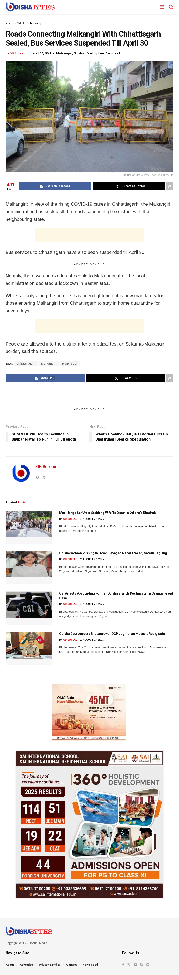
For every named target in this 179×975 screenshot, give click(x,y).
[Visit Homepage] (30, 7)
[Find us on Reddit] (147, 964)
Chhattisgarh (26, 363)
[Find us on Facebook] (123, 964)
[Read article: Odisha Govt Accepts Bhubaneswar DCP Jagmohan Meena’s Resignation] (29, 648)
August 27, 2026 (93, 518)
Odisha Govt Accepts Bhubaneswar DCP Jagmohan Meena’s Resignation (113, 634)
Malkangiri (36, 23)
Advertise (26, 964)
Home (9, 23)
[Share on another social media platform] (169, 186)
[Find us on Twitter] (129, 964)
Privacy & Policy (49, 964)
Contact (71, 964)
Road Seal (69, 363)
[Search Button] (171, 7)
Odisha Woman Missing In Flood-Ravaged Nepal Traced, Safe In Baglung (113, 553)
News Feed (90, 964)
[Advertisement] (89, 235)
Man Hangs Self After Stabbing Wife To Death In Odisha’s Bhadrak (107, 513)
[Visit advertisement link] (89, 712)
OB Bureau (17, 53)
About (10, 964)
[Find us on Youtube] (135, 964)
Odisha (21, 23)
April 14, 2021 (42, 53)
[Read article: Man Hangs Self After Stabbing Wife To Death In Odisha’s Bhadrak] (29, 527)
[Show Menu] (162, 7)
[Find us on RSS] (141, 964)
